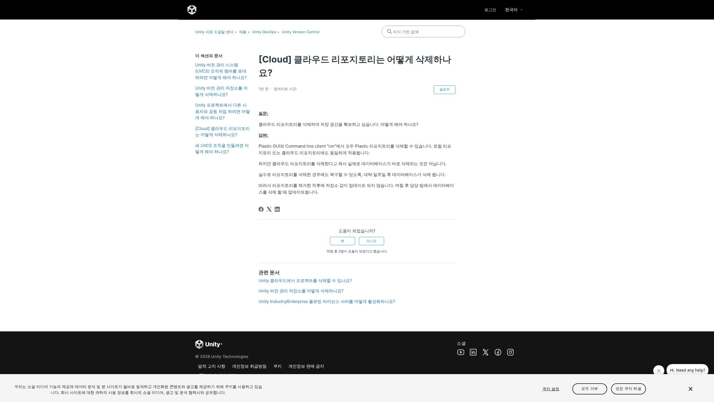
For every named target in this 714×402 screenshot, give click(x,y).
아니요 (371, 241)
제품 (242, 32)
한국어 (511, 9)
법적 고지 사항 (211, 366)
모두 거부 (589, 388)
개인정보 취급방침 (249, 366)
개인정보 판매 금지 (306, 366)
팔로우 (445, 89)
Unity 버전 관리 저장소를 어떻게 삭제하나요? (221, 91)
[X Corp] (269, 209)
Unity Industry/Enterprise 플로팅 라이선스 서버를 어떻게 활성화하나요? (327, 301)
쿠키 (277, 366)
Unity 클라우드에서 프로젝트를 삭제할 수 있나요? (305, 280)
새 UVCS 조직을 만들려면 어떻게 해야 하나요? (222, 149)
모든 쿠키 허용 (628, 388)
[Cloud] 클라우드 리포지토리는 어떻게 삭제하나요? (222, 132)
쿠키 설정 (550, 388)
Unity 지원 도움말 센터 (214, 32)
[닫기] (690, 389)
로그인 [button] (490, 9)
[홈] (191, 10)
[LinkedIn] (277, 209)
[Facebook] (261, 209)
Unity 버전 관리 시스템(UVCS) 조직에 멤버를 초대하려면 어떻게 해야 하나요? (221, 71)
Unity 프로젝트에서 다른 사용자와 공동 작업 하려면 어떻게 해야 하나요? (222, 111)
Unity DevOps (264, 32)
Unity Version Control (300, 32)
